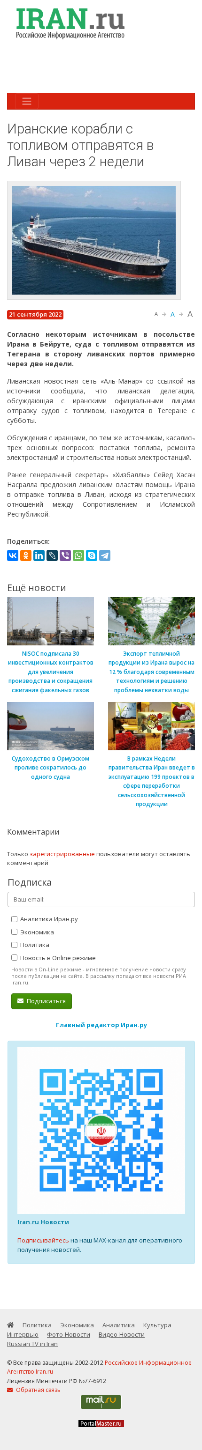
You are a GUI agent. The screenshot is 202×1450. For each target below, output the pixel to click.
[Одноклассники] (25, 555)
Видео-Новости (122, 1334)
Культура (157, 1325)
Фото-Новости (68, 1334)
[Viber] (65, 555)
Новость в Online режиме (57, 958)
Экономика (36, 932)
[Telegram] (104, 555)
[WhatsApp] (78, 555)
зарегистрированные (62, 854)
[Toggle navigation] (27, 101)
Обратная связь (38, 1390)
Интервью (23, 1334)
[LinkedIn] (39, 555)
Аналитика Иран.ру (48, 919)
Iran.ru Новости (43, 1222)
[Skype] (91, 555)
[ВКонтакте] (12, 555)
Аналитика (118, 1325)
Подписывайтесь (43, 1240)
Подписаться (45, 1001)
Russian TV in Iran (32, 1343)
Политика (34, 944)
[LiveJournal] (52, 555)
